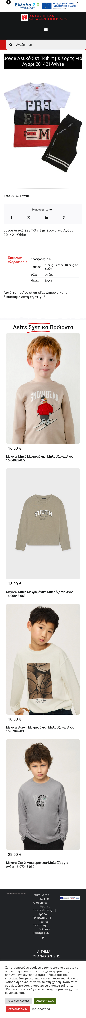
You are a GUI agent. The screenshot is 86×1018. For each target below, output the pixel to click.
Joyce (48, 280)
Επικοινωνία (41, 895)
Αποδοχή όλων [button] (45, 1000)
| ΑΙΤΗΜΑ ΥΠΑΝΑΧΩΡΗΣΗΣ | (46, 956)
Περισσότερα (40, 1009)
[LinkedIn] (46, 217)
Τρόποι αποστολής (40, 923)
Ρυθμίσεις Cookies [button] (18, 1000)
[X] (28, 217)
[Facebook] (11, 217)
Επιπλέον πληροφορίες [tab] (16, 259)
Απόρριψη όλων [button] (17, 1008)
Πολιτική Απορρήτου (41, 900)
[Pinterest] (64, 217)
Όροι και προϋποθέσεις (42, 908)
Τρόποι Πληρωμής (40, 915)
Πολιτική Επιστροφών (42, 931)
